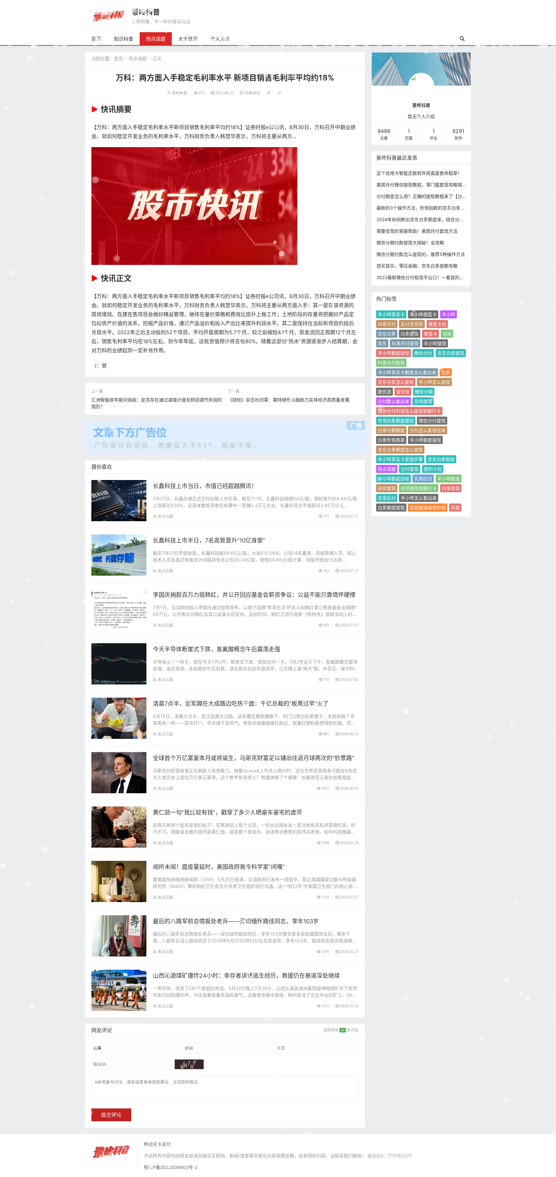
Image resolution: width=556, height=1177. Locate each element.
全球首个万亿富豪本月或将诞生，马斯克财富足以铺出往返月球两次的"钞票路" (253, 758)
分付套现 (410, 469)
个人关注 (220, 39)
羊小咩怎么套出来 (419, 498)
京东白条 (387, 333)
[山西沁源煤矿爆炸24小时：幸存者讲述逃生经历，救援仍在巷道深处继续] (118, 990)
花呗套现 (387, 488)
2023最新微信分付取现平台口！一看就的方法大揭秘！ (431, 277)
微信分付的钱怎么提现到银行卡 (409, 411)
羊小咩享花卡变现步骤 (400, 459)
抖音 (455, 507)
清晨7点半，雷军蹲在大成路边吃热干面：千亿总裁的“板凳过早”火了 (241, 703)
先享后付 (387, 498)
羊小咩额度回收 (393, 478)
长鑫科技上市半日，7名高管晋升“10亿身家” (209, 540)
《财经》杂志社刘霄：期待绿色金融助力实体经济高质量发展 (288, 399)
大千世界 (188, 39)
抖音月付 (387, 324)
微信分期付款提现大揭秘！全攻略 (410, 242)
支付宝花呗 (412, 324)
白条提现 (410, 333)
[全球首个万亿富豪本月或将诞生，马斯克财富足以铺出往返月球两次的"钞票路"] (118, 772)
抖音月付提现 (405, 343)
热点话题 (155, 39)
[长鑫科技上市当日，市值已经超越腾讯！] (118, 500)
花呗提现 (423, 401)
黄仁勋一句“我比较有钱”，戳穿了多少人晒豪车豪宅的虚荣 (227, 812)
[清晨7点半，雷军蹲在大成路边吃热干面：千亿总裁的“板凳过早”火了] (118, 717)
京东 (382, 343)
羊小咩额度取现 (393, 353)
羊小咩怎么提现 (434, 382)
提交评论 (111, 1114)
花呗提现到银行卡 (419, 488)
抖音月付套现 (391, 362)
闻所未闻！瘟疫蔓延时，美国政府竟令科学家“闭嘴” (219, 866)
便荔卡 (430, 333)
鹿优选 (384, 391)
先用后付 (423, 478)
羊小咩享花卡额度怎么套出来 (407, 372)
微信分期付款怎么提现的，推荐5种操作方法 (420, 254)
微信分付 (423, 353)
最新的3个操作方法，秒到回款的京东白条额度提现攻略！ (434, 208)
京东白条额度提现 (396, 420)
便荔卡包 (437, 324)
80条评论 (252, 93)
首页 (96, 39)
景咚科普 (146, 12)
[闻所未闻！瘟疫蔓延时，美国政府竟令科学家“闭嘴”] (118, 881)
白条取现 (451, 488)
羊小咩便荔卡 (423, 314)
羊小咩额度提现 (425, 440)
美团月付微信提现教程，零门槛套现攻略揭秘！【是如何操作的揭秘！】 (448, 184)
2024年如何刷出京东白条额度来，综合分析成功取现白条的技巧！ (442, 219)
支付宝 (403, 391)
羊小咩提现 (435, 343)
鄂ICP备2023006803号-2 (171, 1167)
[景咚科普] (108, 15)
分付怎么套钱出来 (428, 430)
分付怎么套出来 (393, 401)
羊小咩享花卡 (391, 314)
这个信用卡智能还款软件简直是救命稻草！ (419, 173)
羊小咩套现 (448, 478)
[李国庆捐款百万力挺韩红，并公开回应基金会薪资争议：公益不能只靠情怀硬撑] (118, 609)
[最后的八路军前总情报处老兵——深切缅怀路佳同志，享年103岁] (118, 935)
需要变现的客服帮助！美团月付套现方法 (417, 231)
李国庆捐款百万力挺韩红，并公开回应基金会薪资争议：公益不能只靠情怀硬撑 (254, 594)
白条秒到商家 (391, 440)
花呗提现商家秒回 (428, 507)
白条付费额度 (391, 430)
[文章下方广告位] (225, 434)
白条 (445, 372)
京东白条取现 (441, 459)
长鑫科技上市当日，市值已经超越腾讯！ (205, 486)
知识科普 (123, 39)
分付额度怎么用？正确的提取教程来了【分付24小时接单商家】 (440, 196)
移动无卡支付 (157, 1144)
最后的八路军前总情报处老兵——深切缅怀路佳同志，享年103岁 (236, 921)
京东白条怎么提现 (396, 382)
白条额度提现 (391, 507)
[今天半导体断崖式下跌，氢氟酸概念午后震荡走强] (118, 663)
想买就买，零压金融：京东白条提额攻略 (417, 265)
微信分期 (424, 391)
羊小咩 (448, 314)
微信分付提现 (432, 420)
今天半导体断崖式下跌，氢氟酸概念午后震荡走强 (216, 649)
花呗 (446, 333)
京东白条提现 (450, 353)
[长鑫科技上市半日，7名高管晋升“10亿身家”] (118, 554)
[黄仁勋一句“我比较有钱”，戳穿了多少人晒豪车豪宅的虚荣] (118, 826)
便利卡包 (433, 469)
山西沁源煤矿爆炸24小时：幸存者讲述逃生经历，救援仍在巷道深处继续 (246, 975)
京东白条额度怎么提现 (400, 449)
